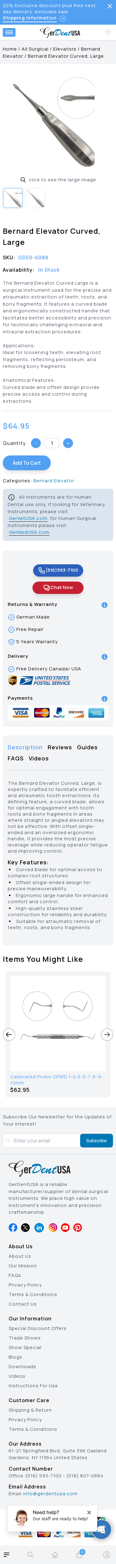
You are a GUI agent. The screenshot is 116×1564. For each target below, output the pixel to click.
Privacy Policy (25, 1284)
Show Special (25, 1347)
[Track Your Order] (109, 32)
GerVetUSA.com (28, 518)
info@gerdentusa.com (50, 1493)
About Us (20, 1256)
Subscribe (96, 1140)
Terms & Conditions (33, 1294)
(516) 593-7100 (43, 1475)
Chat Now (61, 587)
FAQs (15, 1275)
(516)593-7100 (61, 570)
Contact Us (23, 1304)
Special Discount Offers (38, 1328)
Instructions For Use (33, 1385)
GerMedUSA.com (29, 532)
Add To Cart (27, 462)
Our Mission (23, 1265)
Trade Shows (25, 1338)
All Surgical (35, 49)
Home (10, 49)
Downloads (22, 1366)
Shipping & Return (30, 1410)
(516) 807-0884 (85, 1475)
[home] (55, 1554)
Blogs (15, 1357)
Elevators (64, 49)
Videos (17, 1376)
